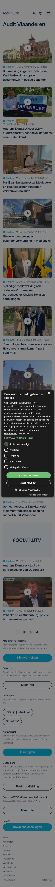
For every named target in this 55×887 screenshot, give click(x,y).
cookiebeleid (10, 433)
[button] (27, 438)
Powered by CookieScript (39, 495)
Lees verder (23, 433)
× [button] (49, 393)
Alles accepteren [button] (28, 475)
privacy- (32, 429)
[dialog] (27, 443)
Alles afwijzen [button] (29, 483)
